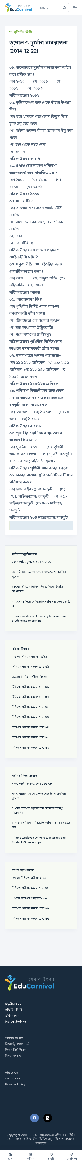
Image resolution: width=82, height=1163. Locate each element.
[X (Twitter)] (47, 1118)
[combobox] (48, 7)
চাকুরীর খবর (13, 1004)
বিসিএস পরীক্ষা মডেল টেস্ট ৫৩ (30, 737)
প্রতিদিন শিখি (23, 32)
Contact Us (13, 1078)
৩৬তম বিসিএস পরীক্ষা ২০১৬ (29, 677)
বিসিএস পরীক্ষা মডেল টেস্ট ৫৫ (30, 717)
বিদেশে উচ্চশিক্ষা (16, 1022)
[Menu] (75, 8)
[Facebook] (34, 1118)
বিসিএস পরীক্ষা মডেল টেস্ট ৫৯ (30, 666)
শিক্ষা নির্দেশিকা (15, 1050)
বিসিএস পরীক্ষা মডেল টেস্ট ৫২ (30, 747)
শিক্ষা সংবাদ (13, 1056)
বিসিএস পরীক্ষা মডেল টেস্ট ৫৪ (30, 727)
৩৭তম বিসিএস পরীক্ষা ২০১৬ (29, 656)
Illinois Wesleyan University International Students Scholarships (39, 618)
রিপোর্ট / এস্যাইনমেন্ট (18, 1044)
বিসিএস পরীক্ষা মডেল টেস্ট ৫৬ (30, 707)
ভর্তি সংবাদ (12, 1016)
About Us (11, 1073)
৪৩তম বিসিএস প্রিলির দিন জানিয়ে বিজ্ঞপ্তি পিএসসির (37, 589)
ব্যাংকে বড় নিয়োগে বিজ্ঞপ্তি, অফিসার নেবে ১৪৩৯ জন (41, 604)
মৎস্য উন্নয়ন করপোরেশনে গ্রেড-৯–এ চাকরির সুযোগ (39, 574)
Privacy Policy (15, 1084)
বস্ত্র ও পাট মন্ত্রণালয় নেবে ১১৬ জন (32, 562)
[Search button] (64, 7)
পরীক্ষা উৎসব (14, 1038)
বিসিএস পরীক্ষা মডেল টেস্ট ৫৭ (30, 697)
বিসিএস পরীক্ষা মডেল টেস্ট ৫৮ (30, 687)
